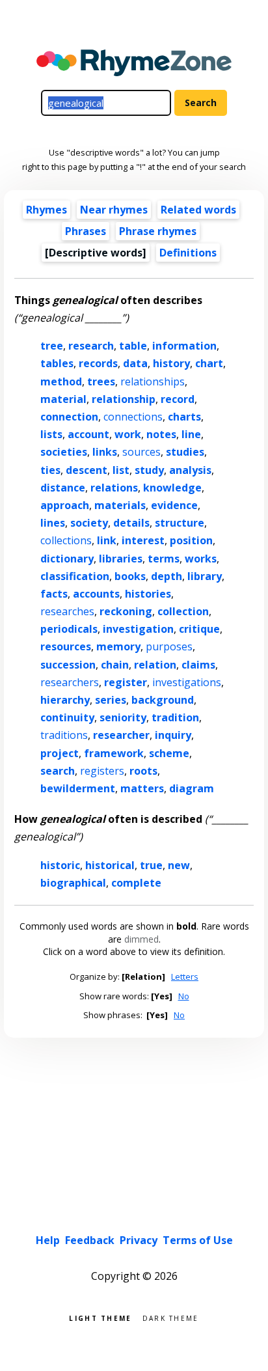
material (63, 399)
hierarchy (65, 700)
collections (66, 540)
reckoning (126, 611)
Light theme (100, 1317)
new (179, 865)
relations (114, 487)
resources (65, 646)
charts (184, 416)
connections (133, 416)
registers (102, 771)
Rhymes (46, 209)
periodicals (69, 629)
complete (136, 883)
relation (155, 665)
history (171, 363)
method (61, 381)
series (110, 700)
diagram (191, 788)
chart (209, 363)
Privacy (138, 1240)
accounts (96, 594)
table (133, 346)
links (104, 452)
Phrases (85, 231)
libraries (120, 558)
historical (110, 865)
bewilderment (77, 788)
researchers (69, 682)
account (88, 434)
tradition (175, 717)
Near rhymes (114, 209)
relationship (123, 399)
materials (120, 505)
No (183, 996)
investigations (186, 682)
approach (64, 505)
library (204, 576)
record (177, 399)
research (91, 346)
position (191, 540)
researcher (121, 735)
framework (114, 753)
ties (50, 470)
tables (57, 363)
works (201, 558)
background (162, 700)
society (89, 523)
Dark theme (170, 1317)
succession (68, 665)
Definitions (188, 252)
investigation (138, 629)
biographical (73, 883)
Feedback (89, 1240)
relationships (152, 381)
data (135, 363)
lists (51, 434)
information (184, 346)
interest (143, 540)
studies (185, 452)
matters (142, 788)
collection (183, 611)
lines (52, 523)
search (57, 771)
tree (51, 346)
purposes (169, 646)
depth (166, 576)
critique (199, 629)
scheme (169, 753)
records (98, 363)
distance (62, 487)
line (191, 434)
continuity (67, 717)
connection (69, 416)
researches (67, 611)
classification (74, 576)
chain (115, 665)
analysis (190, 470)
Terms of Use (198, 1240)
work (127, 434)
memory (118, 646)
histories (148, 594)
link (106, 540)
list (121, 470)
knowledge (172, 487)
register (125, 682)
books (130, 576)
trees (101, 381)
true (151, 865)
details (131, 523)
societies (63, 452)
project (59, 753)
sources (141, 452)
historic (60, 865)
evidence (174, 505)
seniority (123, 717)
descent (86, 470)
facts (54, 594)
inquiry (173, 735)
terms (164, 558)
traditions (64, 735)
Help (48, 1240)
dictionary (67, 558)
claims (198, 665)
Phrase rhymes (157, 231)
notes (161, 434)
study (149, 470)
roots (143, 771)
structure (179, 523)
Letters (184, 976)
